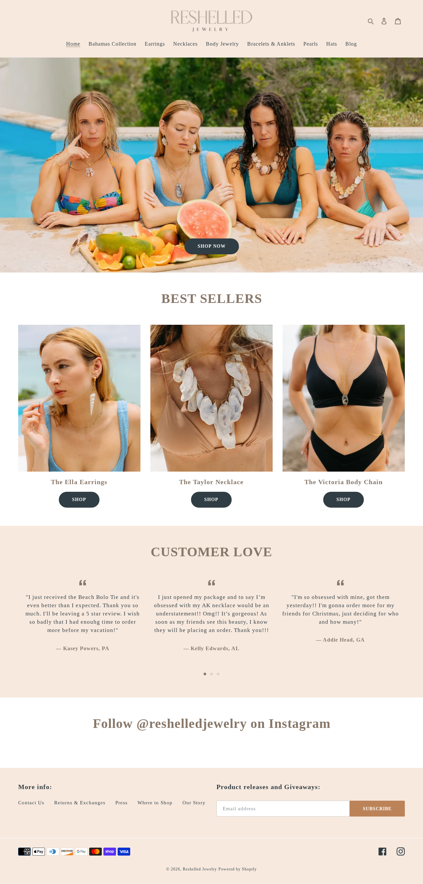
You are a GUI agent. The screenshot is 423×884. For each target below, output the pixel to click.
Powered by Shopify (237, 869)
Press (121, 802)
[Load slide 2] (211, 674)
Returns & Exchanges (79, 802)
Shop (79, 499)
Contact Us (31, 802)
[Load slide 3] (218, 674)
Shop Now (212, 246)
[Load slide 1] (205, 674)
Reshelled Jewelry (200, 869)
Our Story (194, 802)
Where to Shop (155, 802)
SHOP (211, 499)
